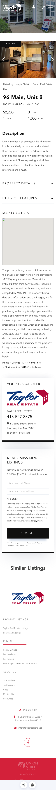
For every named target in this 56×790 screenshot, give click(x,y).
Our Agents (24, 433)
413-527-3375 (43, 7)
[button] (5, 59)
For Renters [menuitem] (8, 659)
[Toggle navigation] (50, 7)
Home (5, 363)
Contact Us (12, 433)
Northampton (12, 367)
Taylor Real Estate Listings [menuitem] (15, 628)
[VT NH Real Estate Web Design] (28, 766)
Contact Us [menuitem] (8, 694)
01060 (25, 367)
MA (24, 363)
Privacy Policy (36, 521)
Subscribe (28, 533)
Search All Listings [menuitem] (12, 633)
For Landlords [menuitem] (9, 655)
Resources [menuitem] (8, 699)
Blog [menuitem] (5, 690)
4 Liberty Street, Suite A (28, 719)
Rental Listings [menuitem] (10, 650)
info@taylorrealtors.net (30, 728)
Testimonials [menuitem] (9, 685)
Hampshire (35, 363)
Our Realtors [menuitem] (9, 681)
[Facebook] (28, 742)
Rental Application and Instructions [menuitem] (20, 664)
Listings (16, 363)
